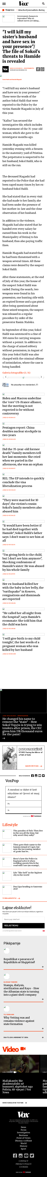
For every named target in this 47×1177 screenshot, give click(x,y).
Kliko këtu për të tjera (31, 766)
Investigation (23, 1132)
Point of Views (23, 1138)
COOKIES (23, 1167)
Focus (23, 1130)
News (23, 1127)
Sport (23, 1149)
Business (23, 1135)
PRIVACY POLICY (23, 1164)
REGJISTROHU (11, 925)
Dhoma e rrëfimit (23, 1140)
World (24, 1143)
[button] (41, 377)
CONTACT (23, 1161)
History (23, 1146)
